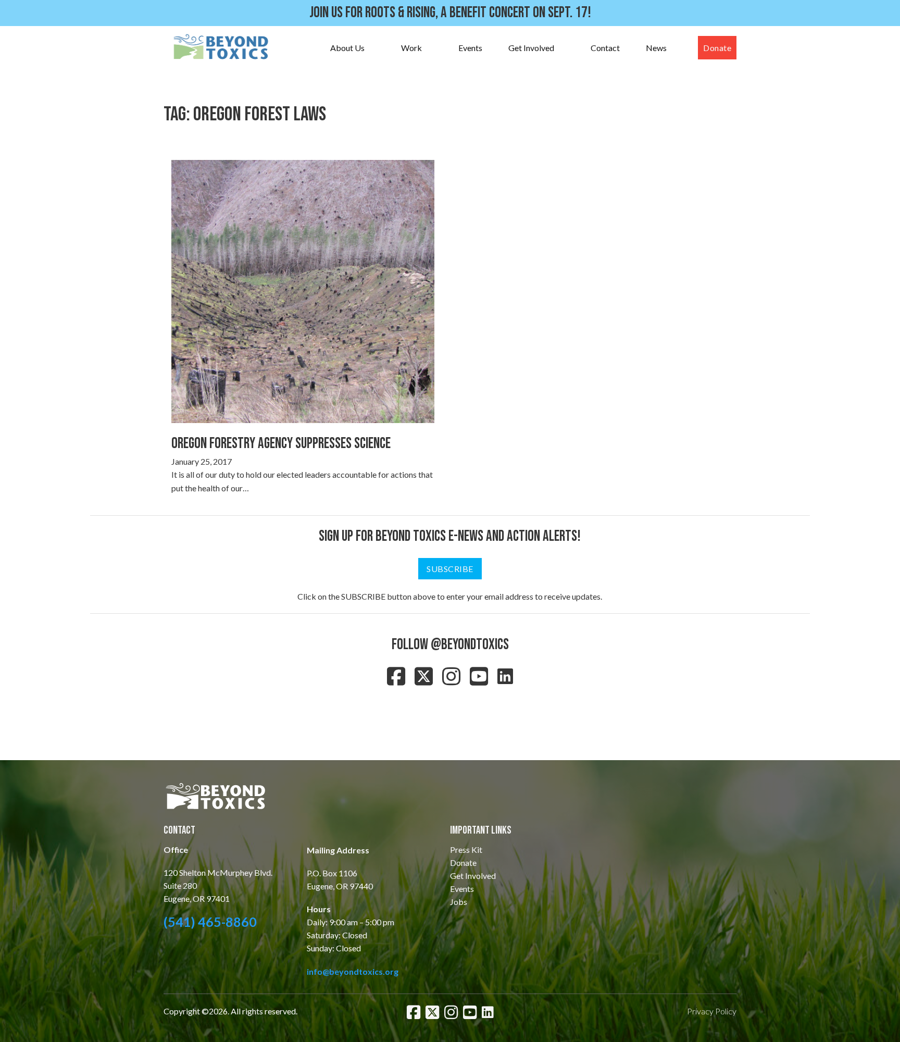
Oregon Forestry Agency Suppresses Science (281, 444)
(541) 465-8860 (210, 921)
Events (470, 48)
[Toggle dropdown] (375, 48)
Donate (717, 48)
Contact (605, 48)
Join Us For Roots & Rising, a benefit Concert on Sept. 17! (450, 13)
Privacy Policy (711, 1011)
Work (411, 48)
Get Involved (531, 48)
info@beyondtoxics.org (352, 971)
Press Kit (466, 849)
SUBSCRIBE (450, 569)
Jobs (458, 902)
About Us (347, 48)
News (656, 48)
